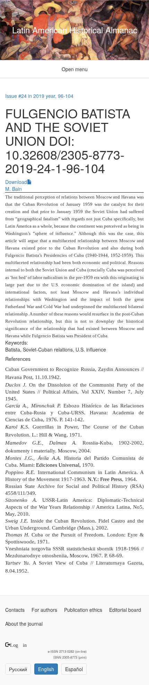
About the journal (24, 623)
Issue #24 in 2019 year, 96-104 (39, 95)
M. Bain (13, 188)
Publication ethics (83, 609)
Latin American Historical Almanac (74, 30)
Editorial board (125, 609)
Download (16, 181)
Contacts (15, 609)
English (46, 669)
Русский (18, 669)
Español (74, 669)
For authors (44, 609)
